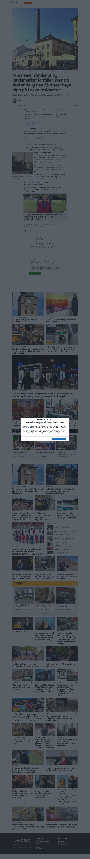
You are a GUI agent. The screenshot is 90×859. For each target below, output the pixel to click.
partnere (27, 427)
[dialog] (45, 429)
